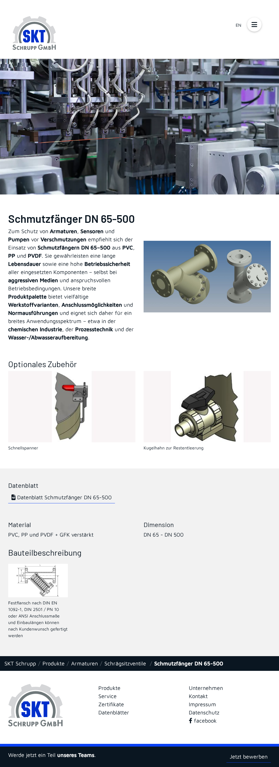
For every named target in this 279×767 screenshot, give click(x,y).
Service (107, 696)
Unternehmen (206, 688)
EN (238, 25)
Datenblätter (113, 712)
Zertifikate (111, 704)
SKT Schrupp (20, 663)
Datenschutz (204, 712)
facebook (204, 720)
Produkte (54, 663)
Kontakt (198, 696)
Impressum (202, 704)
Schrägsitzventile (126, 663)
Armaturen (84, 663)
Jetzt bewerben (249, 756)
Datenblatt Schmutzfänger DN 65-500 (64, 497)
